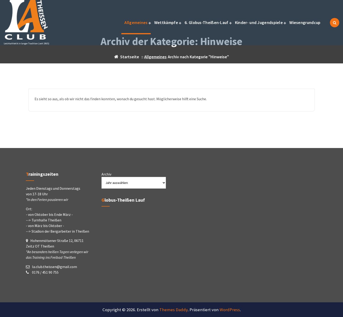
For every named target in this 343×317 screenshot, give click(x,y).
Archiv (106, 174)
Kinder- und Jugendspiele (259, 22)
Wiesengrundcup (304, 22)
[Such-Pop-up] (334, 22)
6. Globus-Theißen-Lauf (206, 22)
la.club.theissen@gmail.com (54, 266)
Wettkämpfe (166, 22)
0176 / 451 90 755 (45, 272)
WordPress (230, 309)
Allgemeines (135, 22)
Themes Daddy (173, 309)
